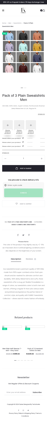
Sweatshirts (17, 23)
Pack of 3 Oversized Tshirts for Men (35, 350)
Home (4, 23)
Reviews (31, 259)
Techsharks (36, 404)
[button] (22, 87)
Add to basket (25, 168)
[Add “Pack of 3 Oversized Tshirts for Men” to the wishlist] (42, 328)
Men (9, 23)
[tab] (16, 259)
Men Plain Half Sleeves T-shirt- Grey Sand (12, 350)
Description (16, 259)
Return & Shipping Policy (27, 413)
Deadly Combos (17, 225)
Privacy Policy (13, 413)
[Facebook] (18, 410)
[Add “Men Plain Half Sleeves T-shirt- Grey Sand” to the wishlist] (19, 328)
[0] (44, 10)
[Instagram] (23, 410)
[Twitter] (28, 410)
